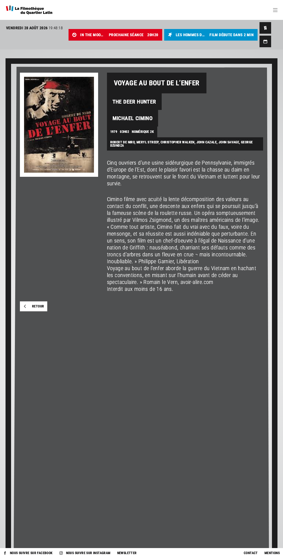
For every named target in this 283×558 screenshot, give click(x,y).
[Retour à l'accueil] (29, 10)
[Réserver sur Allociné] (265, 28)
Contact (251, 553)
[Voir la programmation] (265, 41)
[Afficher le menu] (275, 10)
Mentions (272, 553)
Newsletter (127, 553)
